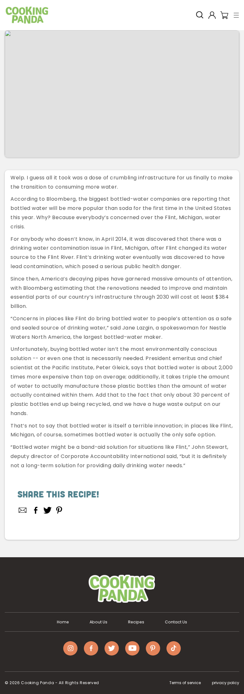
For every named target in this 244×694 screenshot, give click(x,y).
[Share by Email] (22, 510)
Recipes (136, 622)
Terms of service (185, 682)
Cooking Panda (37, 682)
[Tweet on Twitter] (47, 510)
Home (63, 622)
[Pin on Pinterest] (59, 510)
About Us (98, 622)
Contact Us (176, 622)
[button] (236, 15)
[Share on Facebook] (35, 510)
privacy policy (225, 682)
